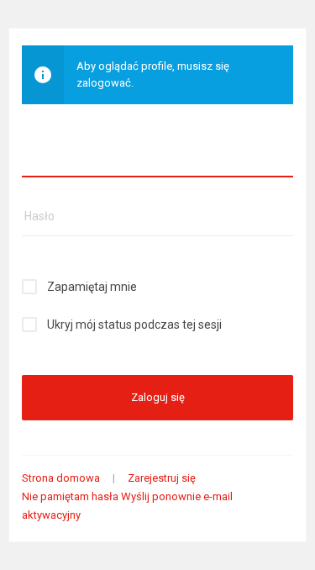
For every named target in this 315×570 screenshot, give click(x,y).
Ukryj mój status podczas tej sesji (134, 324)
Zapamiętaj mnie (92, 286)
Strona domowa (61, 478)
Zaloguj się (158, 397)
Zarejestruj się (162, 478)
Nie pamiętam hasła (70, 496)
